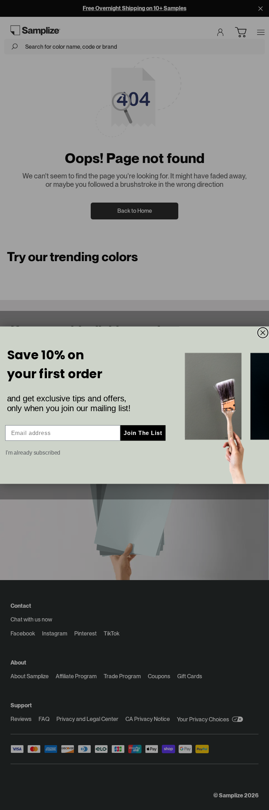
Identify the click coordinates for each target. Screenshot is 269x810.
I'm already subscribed (33, 453)
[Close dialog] (263, 332)
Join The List (143, 433)
